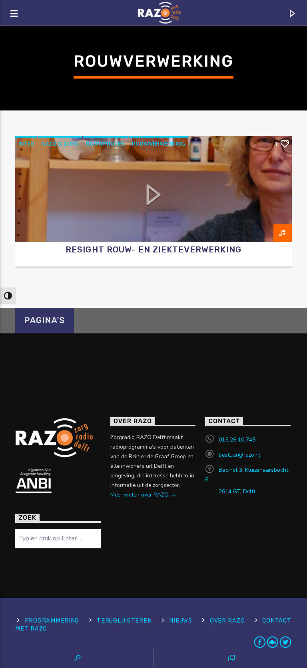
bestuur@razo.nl (239, 455)
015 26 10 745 (237, 439)
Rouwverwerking (158, 144)
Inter (26, 144)
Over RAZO (227, 620)
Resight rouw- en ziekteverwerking (153, 249)
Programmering (52, 620)
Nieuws (180, 620)
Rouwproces (105, 144)
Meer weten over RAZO (140, 495)
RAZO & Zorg (60, 144)
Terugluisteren (124, 620)
